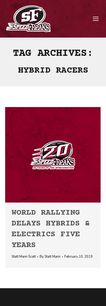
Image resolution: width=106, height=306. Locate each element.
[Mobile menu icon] (96, 19)
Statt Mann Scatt (24, 256)
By (50, 256)
